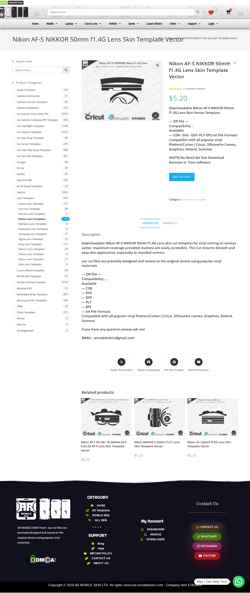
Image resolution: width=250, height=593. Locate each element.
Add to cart (182, 177)
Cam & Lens (91, 23)
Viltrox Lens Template (31, 259)
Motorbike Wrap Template (32, 294)
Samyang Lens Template (32, 234)
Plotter (21, 318)
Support (192, 23)
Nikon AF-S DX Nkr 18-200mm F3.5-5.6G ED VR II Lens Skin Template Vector (104, 446)
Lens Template (25, 198)
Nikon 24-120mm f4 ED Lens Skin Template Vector (209, 444)
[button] (157, 65)
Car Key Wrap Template (30, 138)
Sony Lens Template (30, 244)
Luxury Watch (154, 23)
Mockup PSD (24, 288)
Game (132, 23)
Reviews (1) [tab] (170, 223)
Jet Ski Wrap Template (29, 186)
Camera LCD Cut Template (32, 102)
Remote (21, 324)
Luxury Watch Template (31, 270)
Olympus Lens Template (32, 224)
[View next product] (235, 63)
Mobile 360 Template (29, 276)
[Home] (160, 38)
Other (173, 23)
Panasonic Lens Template (33, 229)
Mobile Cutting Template (31, 282)
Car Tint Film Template (30, 156)
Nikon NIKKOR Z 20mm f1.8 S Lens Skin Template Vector (157, 444)
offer (20, 306)
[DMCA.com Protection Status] (12, 2)
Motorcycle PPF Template (31, 300)
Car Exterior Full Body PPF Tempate (37, 120)
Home (35, 23)
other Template (26, 312)
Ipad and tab (24, 180)
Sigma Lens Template (30, 239)
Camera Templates (27, 108)
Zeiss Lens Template (30, 264)
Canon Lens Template (31, 203)
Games (21, 174)
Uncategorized (25, 330)
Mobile (50, 23)
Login (211, 23)
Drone (20, 168)
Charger (21, 162)
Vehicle (113, 23)
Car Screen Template (29, 144)
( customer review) (194, 88)
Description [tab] (150, 223)
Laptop (69, 23)
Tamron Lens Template (31, 249)
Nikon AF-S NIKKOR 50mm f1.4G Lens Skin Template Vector (203, 38)
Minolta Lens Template (31, 214)
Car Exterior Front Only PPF (33, 114)
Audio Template (26, 90)
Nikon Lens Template (193, 199)
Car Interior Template (29, 132)
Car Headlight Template (30, 126)
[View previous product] (228, 63)
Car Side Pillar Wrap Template (34, 150)
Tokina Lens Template (31, 254)
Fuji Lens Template (29, 209)
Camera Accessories (28, 96)
